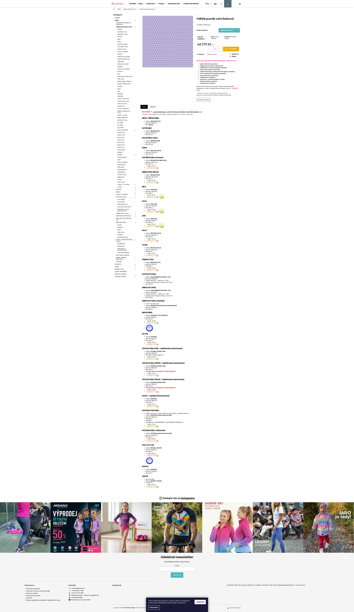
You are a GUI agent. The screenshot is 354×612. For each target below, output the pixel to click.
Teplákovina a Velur (122, 213)
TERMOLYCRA (148, 259)
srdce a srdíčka (122, 162)
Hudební (120, 66)
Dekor (119, 230)
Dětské (119, 29)
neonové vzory (122, 104)
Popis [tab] (144, 107)
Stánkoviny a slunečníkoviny (122, 249)
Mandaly (120, 94)
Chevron (120, 71)
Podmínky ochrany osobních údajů (38, 591)
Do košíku (233, 49)
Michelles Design (230, 37)
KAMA (144, 147)
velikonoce (120, 177)
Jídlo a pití (120, 79)
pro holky (120, 122)
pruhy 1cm (120, 137)
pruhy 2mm (121, 132)
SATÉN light (147, 128)
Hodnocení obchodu (33, 596)
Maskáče (120, 96)
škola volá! (120, 167)
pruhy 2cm (120, 140)
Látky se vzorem (212, 54)
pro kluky (120, 125)
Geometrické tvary (123, 59)
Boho (119, 39)
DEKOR (145, 476)
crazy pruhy (121, 150)
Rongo (119, 225)
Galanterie (118, 264)
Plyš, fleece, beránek (122, 255)
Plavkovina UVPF (122, 204)
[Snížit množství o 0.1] (211, 49)
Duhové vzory (121, 49)
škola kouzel (121, 165)
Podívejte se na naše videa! (80, 600)
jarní (118, 74)
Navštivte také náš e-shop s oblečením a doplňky (244, 585)
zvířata (119, 187)
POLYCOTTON (148, 445)
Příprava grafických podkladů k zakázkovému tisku (43, 600)
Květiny (119, 86)
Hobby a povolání (123, 64)
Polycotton (120, 232)
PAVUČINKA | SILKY (150, 138)
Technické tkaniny (123, 253)
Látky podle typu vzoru (124, 27)
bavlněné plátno (122, 237)
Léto (118, 91)
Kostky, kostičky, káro (124, 84)
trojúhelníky (121, 172)
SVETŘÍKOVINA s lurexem (152, 157)
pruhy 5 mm (121, 135)
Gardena (120, 235)
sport (119, 160)
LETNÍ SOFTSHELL (149, 274)
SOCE (144, 201)
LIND (144, 215)
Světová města (122, 44)
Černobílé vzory (122, 47)
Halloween (120, 61)
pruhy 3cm (120, 142)
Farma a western (122, 52)
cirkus (119, 42)
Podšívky (119, 262)
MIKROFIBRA (147, 312)
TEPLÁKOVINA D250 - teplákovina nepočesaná (162, 348)
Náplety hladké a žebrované (121, 258)
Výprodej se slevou (121, 276)
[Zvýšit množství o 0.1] (219, 49)
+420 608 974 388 (77, 591)
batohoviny (121, 246)
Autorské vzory (122, 32)
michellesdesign (76, 597)
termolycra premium (124, 207)
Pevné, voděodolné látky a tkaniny (124, 240)
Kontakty (29, 598)
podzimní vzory (122, 120)
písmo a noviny (122, 115)
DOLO (144, 230)
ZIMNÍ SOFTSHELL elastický (153, 301)
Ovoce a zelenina (123, 108)
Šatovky (118, 189)
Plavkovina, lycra (121, 197)
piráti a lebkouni (122, 117)
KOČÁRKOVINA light (150, 410)
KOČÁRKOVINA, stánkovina (153, 430)
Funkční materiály (122, 194)
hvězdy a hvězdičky (123, 69)
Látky (117, 20)
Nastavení (154, 607)
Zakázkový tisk (119, 269)
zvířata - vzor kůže (123, 184)
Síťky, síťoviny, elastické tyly (123, 219)
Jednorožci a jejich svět (125, 76)
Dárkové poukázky (120, 274)
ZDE (200, 112)
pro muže (120, 127)
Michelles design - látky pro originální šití (85, 595)
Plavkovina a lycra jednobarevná (123, 210)
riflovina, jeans (122, 157)
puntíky (119, 155)
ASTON (145, 334)
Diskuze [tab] (152, 107)
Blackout (120, 227)
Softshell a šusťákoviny (123, 216)
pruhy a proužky (122, 130)
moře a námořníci (123, 99)
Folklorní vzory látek (123, 57)
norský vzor (121, 106)
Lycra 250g (120, 202)
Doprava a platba (32, 593)
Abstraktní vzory (122, 34)
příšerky (119, 152)
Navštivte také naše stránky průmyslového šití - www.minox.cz (283, 585)
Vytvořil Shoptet (235, 608)
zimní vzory (121, 182)
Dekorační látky (121, 222)
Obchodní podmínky (33, 589)
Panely (117, 267)
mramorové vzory (123, 101)
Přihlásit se (177, 575)
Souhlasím (200, 602)
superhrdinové (122, 170)
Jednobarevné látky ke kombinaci (123, 23)
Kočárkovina (121, 244)
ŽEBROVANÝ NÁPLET (150, 172)
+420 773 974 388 (77, 593)
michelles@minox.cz (78, 588)
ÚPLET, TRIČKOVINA (150, 118)
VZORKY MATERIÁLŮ (121, 271)
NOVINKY (117, 18)
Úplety (118, 192)
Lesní (119, 89)
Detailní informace (203, 100)
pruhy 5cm (120, 147)
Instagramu (188, 498)
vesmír (119, 179)
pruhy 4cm (121, 145)
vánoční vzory (121, 175)
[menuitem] (132, 3)
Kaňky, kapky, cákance (124, 81)
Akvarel (119, 37)
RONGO (145, 466)
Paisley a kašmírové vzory (123, 112)
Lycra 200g (120, 199)
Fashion (119, 54)
